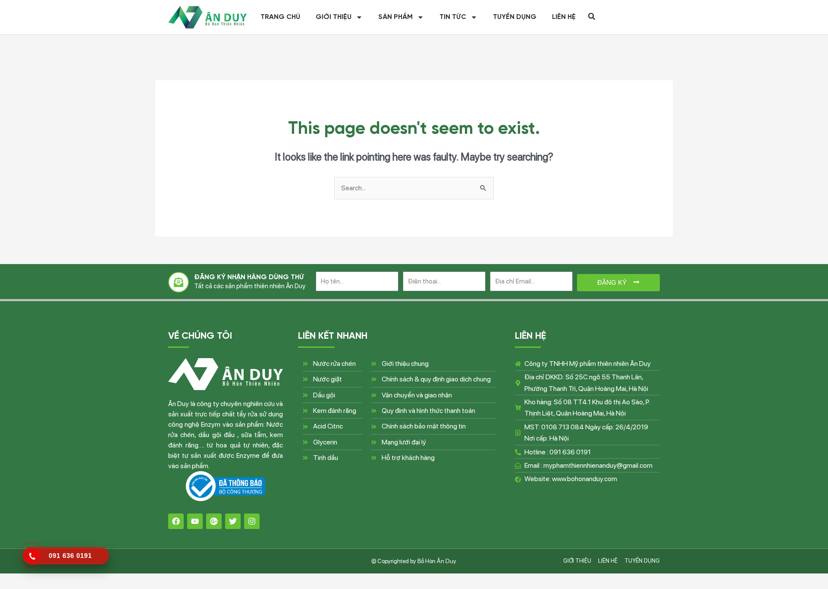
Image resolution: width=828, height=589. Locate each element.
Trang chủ (280, 17)
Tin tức (452, 17)
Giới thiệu (333, 17)
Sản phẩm (395, 17)
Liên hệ (564, 17)
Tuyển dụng (514, 17)
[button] (591, 16)
